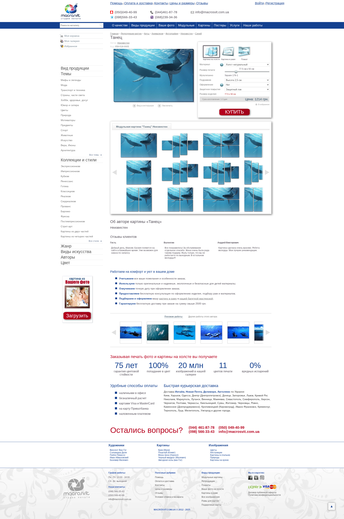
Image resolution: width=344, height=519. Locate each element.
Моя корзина (71, 35)
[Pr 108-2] (221, 199)
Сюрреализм (68, 201)
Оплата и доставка (138, 3)
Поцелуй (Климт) (166, 452)
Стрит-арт (66, 226)
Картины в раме (210, 493)
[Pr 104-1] (139, 172)
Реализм (66, 196)
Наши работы (252, 25)
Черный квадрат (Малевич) (172, 457)
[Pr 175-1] (139, 145)
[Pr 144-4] (180, 145)
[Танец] (154, 76)
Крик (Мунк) (164, 450)
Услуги (235, 25)
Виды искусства (76, 251)
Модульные (186, 25)
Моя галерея (72, 41)
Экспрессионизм (70, 166)
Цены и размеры (182, 3)
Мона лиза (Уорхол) (168, 455)
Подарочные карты (211, 505)
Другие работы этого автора (202, 316)
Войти (259, 3)
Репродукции (208, 481)
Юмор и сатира (70, 105)
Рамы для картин (210, 501)
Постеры (220, 25)
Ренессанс (67, 181)
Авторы (68, 257)
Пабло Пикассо (117, 455)
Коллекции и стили (79, 160)
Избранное (70, 46)
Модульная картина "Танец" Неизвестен (141, 126)
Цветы (64, 110)
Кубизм (65, 176)
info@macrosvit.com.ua (239, 432)
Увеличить (167, 105)
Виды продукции (143, 25)
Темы (66, 73)
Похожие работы (173, 316)
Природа (66, 115)
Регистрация (275, 3)
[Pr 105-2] (139, 199)
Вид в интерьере (145, 105)
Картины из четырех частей (77, 236)
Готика (64, 186)
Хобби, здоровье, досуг (74, 100)
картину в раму (168, 298)
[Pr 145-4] (180, 172)
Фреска (65, 216)
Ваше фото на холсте (213, 489)
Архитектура (68, 150)
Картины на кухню (219, 460)
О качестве (120, 25)
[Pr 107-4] (221, 145)
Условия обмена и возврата (169, 497)
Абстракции (216, 452)
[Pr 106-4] (180, 199)
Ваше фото (166, 25)
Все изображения (211, 497)
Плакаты (206, 485)
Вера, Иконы (68, 145)
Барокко (65, 211)
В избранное (263, 104)
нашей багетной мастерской (196, 298)
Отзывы (202, 3)
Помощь (116, 3)
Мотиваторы (68, 120)
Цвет (65, 262)
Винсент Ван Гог (118, 450)
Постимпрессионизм (73, 221)
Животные (67, 135)
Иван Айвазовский (119, 457)
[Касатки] (131, 332)
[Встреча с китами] (211, 332)
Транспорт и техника (73, 90)
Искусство (66, 140)
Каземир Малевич (119, 460)
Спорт (64, 130)
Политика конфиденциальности (264, 495)
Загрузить (77, 315)
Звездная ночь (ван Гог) (170, 460)
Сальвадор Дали (118, 452)
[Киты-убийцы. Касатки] (238, 332)
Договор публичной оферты (262, 492)
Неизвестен (123, 43)
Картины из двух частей (75, 231)
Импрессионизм (70, 171)
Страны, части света (73, 95)
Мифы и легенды (71, 80)
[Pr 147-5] (221, 172)
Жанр (66, 246)
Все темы (94, 155)
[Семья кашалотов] (184, 332)
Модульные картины (212, 477)
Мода (64, 85)
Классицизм (68, 191)
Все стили (94, 241)
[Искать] (101, 25)
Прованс (66, 206)
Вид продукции (75, 68)
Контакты (161, 3)
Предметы (67, 125)
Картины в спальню (220, 455)
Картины (204, 25)
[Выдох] (158, 332)
